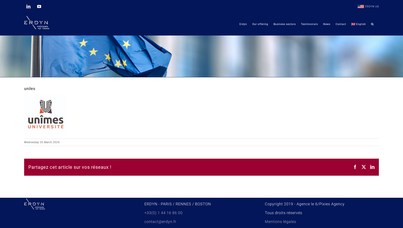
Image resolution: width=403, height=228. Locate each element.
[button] (372, 24)
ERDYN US (372, 6)
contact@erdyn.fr (160, 221)
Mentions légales (280, 221)
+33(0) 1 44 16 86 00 (163, 213)
